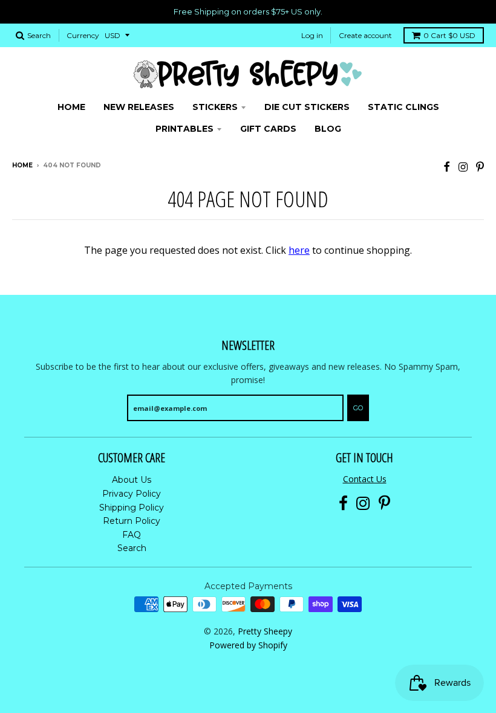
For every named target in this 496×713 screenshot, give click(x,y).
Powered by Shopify (248, 645)
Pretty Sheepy (265, 631)
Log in (312, 35)
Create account (365, 35)
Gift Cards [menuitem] (268, 128)
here (299, 250)
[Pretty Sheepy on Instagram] (463, 166)
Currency (83, 35)
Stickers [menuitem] (215, 107)
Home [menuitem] (71, 107)
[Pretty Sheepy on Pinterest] (480, 166)
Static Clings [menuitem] (403, 107)
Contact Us (365, 479)
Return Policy (131, 520)
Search (131, 548)
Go (358, 408)
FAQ (131, 534)
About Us (131, 479)
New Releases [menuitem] (138, 107)
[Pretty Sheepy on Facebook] (446, 166)
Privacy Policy (131, 493)
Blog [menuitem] (328, 128)
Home (22, 165)
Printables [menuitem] (184, 128)
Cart (449, 35)
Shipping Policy (131, 507)
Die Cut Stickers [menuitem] (307, 107)
